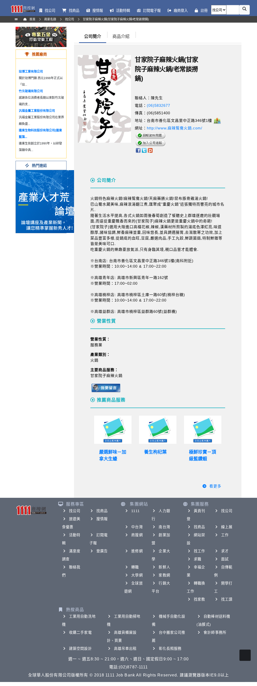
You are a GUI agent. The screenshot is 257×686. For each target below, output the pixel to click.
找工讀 (226, 599)
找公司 (74, 511)
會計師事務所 (215, 632)
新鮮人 (164, 567)
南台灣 (164, 527)
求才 (225, 551)
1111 (135, 511)
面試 (225, 559)
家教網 (164, 575)
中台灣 (137, 527)
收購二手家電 (80, 632)
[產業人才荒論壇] (47, 201)
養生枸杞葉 (155, 452)
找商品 (102, 511)
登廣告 (102, 551)
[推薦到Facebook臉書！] (138, 150)
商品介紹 (121, 36)
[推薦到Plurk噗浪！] (150, 150)
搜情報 (102, 519)
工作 (225, 535)
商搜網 (137, 535)
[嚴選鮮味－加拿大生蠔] (113, 430)
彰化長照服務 (170, 649)
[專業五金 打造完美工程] (41, 36)
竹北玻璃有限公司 (31, 91)
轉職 (135, 567)
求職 (197, 559)
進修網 (137, 551)
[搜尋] (244, 10)
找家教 (199, 599)
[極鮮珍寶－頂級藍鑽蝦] (202, 430)
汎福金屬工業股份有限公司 (37, 111)
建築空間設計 (80, 649)
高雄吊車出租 (125, 649)
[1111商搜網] (23, 8)
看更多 (215, 486)
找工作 (199, 551)
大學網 (137, 575)
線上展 (226, 527)
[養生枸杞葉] (157, 430)
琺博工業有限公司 (31, 71)
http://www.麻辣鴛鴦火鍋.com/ (174, 128)
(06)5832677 (158, 105)
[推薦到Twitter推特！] (144, 150)
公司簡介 (92, 36)
